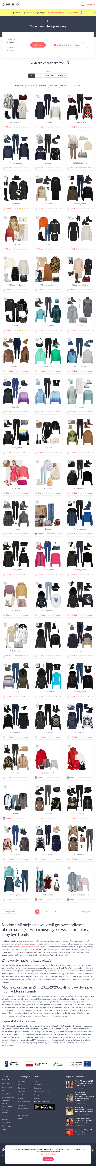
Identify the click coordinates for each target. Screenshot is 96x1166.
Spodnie (21, 1112)
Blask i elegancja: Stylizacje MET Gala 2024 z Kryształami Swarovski (84, 1109)
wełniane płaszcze (31, 946)
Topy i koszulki (7, 1126)
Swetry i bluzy (7, 1123)
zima (31, 75)
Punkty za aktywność (41, 1095)
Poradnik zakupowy (82, 1114)
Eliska (8, 127)
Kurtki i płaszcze (8, 1097)
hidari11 (41, 127)
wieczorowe (19, 86)
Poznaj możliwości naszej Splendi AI (63, 12)
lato (39, 75)
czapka (67, 976)
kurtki (75, 971)
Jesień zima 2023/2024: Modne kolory (83, 1131)
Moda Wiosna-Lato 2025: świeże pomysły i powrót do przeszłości (84, 1083)
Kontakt (37, 1098)
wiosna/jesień (49, 75)
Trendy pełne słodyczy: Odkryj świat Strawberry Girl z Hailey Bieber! (84, 1120)
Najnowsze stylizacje (11, 40)
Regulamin (37, 1088)
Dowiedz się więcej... (48, 1154)
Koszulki (21, 1098)
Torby (4, 1129)
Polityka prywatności (41, 1091)
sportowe (53, 86)
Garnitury (21, 1088)
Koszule (21, 1095)
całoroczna (62, 75)
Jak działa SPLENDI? (41, 1085)
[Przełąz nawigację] (83, 4)
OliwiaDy (74, 167)
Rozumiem (48, 1159)
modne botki (18, 946)
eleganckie (42, 86)
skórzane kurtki (23, 973)
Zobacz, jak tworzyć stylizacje (68, 45)
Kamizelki (5, 1094)
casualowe (31, 86)
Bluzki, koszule (7, 1087)
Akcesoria (5, 1084)
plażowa (64, 86)
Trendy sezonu (80, 1088)
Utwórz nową (38, 45)
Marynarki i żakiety (6, 1102)
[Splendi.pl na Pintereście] (92, 1150)
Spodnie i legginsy (5, 1111)
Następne (86, 911)
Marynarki (21, 1105)
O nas (36, 1081)
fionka (40, 533)
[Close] (95, 13)
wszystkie (78, 86)
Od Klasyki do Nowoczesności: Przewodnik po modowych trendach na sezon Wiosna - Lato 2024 (84, 1096)
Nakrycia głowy (7, 1106)
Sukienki (5, 1119)
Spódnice (5, 1116)
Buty (3, 1090)
